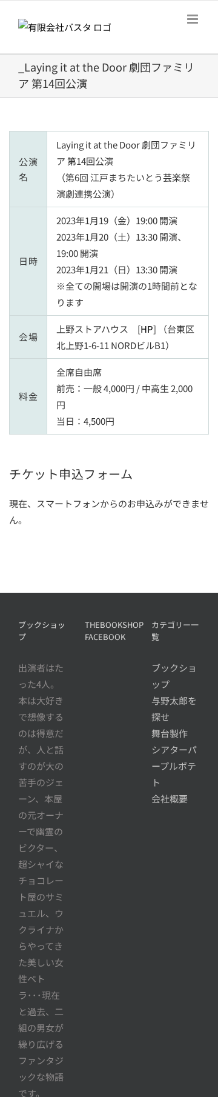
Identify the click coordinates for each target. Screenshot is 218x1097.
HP (146, 328)
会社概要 (169, 798)
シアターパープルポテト (174, 766)
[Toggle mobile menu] (193, 19)
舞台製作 (169, 733)
